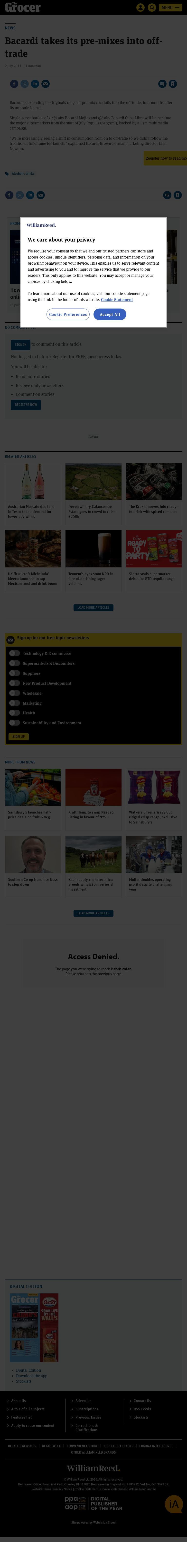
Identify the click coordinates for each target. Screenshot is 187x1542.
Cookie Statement (117, 299)
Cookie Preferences (68, 314)
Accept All (110, 314)
